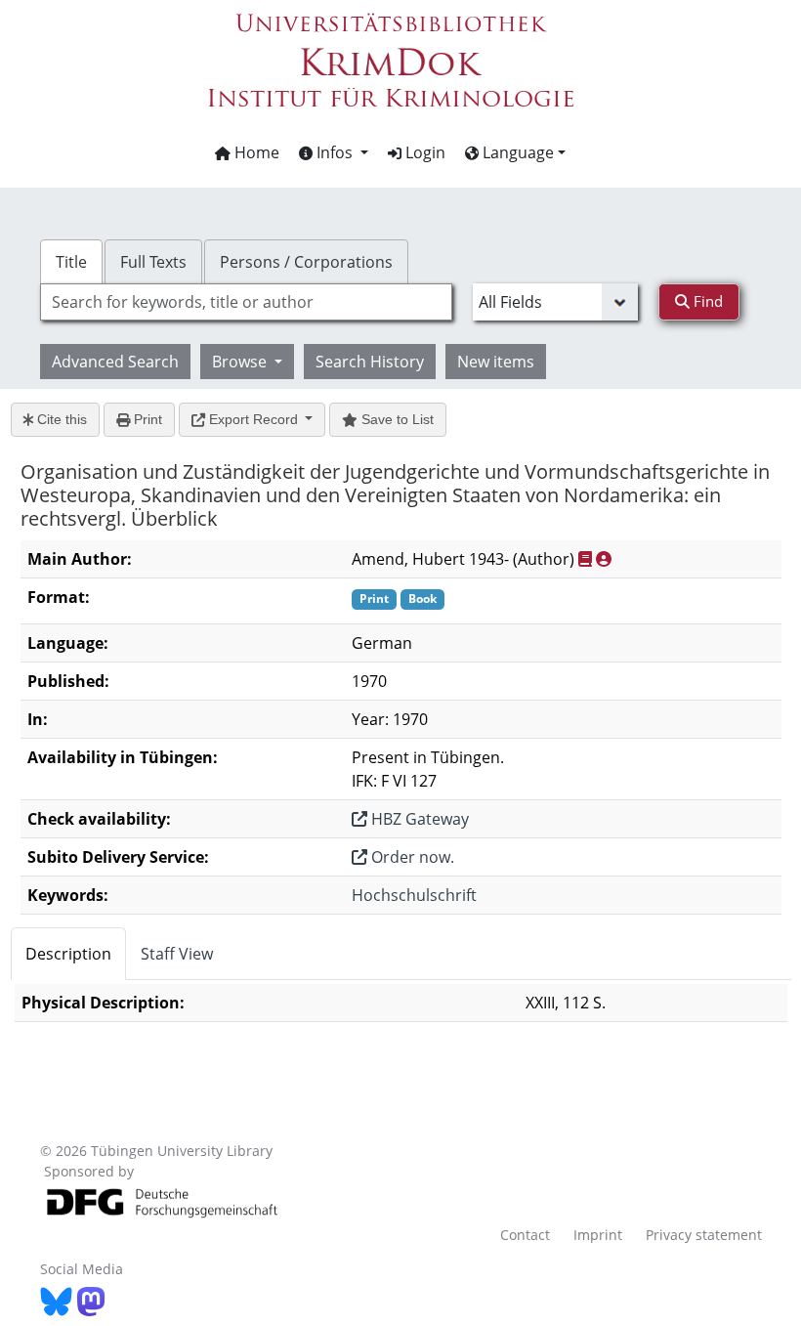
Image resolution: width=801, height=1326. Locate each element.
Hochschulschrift (414, 895)
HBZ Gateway (418, 819)
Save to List (396, 419)
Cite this (60, 419)
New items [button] (495, 361)
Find (706, 301)
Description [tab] (68, 953)
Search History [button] (370, 361)
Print (146, 419)
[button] (333, 152)
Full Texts (153, 262)
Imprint (597, 1234)
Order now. (410, 857)
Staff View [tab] (177, 953)
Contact (525, 1234)
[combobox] (246, 302)
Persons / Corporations (306, 262)
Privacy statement (704, 1234)
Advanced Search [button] (115, 361)
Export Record (253, 419)
